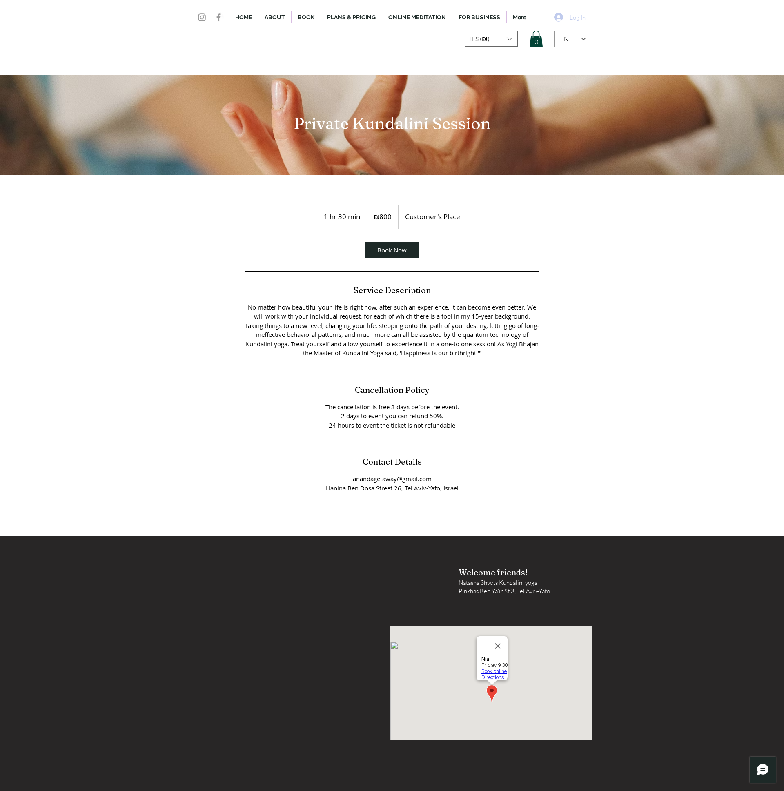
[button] (491, 39)
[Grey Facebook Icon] (219, 17)
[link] (392, 250)
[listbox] (491, 39)
